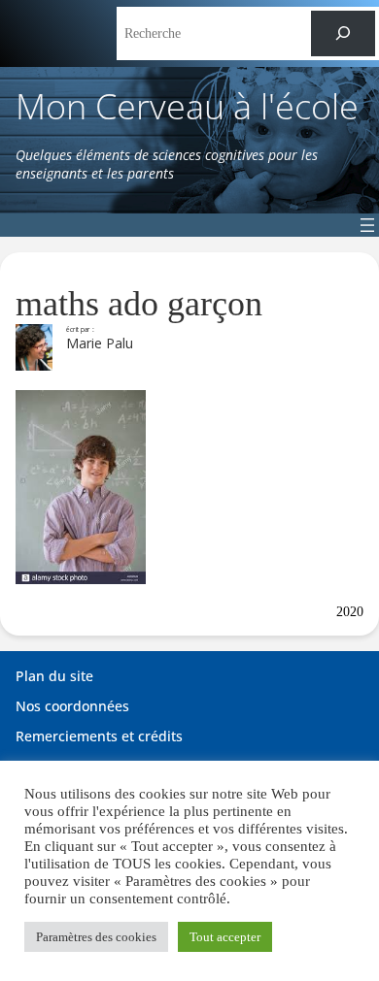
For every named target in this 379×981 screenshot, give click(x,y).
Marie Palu (99, 343)
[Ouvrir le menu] (367, 225)
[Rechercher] (343, 33)
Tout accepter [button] (225, 937)
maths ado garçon (139, 303)
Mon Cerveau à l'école (187, 106)
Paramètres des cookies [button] (96, 937)
